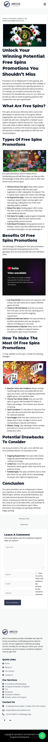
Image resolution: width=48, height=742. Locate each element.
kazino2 (21, 18)
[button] (45, 4)
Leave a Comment (9, 18)
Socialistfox (34, 737)
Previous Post (24, 518)
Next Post (24, 524)
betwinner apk (31, 94)
